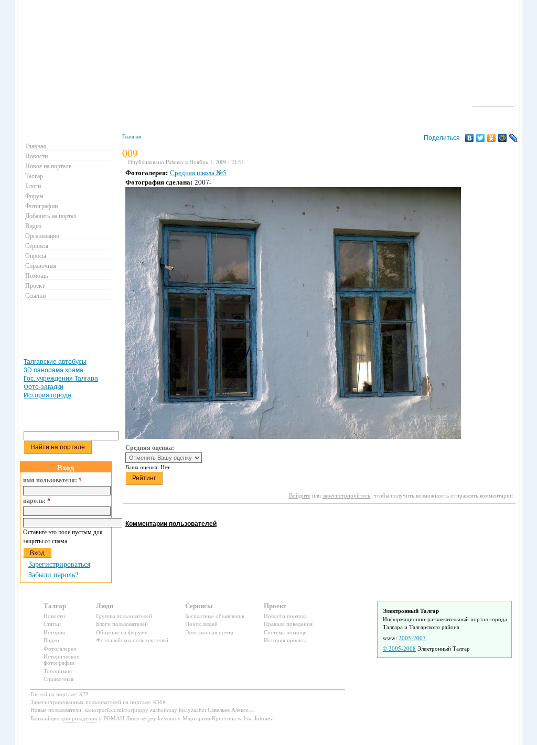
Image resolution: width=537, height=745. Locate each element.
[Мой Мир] (502, 138)
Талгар (34, 175)
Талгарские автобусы (55, 361)
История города (47, 395)
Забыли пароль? (53, 574)
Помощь (36, 275)
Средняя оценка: (149, 448)
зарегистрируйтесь (346, 495)
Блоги (33, 185)
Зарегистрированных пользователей (75, 702)
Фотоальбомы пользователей (132, 640)
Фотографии (41, 205)
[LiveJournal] (513, 138)
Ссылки (35, 295)
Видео (33, 225)
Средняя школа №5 (198, 172)
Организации (42, 235)
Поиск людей (201, 624)
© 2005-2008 (399, 648)
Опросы (35, 255)
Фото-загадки (43, 387)
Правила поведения (288, 624)
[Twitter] (480, 138)
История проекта (285, 640)
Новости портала (285, 616)
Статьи (52, 624)
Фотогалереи (60, 648)
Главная (131, 136)
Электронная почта (209, 632)
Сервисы (36, 245)
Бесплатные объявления (214, 616)
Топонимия (58, 671)
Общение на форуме (121, 632)
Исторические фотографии (61, 659)
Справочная (41, 265)
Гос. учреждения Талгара (61, 378)
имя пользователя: (52, 480)
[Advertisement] (313, 513)
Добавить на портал (51, 215)
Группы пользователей (124, 616)
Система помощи (285, 632)
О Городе (494, 101)
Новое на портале (48, 165)
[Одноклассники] (491, 138)
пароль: (36, 500)
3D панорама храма (53, 370)
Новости (36, 156)
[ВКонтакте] (469, 138)
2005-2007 (412, 638)
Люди (104, 605)
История (54, 632)
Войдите (299, 495)
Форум (34, 195)
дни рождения (79, 718)
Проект (35, 285)
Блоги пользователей (122, 624)
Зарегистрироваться (59, 564)
